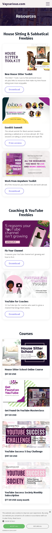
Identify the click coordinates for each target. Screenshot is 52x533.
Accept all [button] (14, 526)
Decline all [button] (37, 526)
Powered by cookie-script (9, 530)
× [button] (50, 512)
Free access (15, 142)
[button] (26, 521)
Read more (17, 518)
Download (14, 89)
